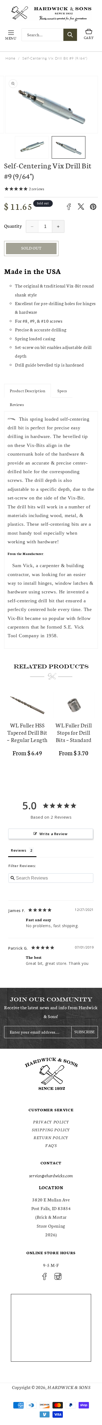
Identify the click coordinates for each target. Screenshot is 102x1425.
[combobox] (49, 35)
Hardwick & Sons (68, 1387)
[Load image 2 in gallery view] (69, 147)
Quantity (13, 226)
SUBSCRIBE (84, 1032)
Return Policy (51, 1137)
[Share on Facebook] (68, 206)
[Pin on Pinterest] (93, 206)
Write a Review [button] (53, 833)
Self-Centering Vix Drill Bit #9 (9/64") (54, 58)
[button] (11, 34)
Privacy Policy (51, 1122)
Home (10, 58)
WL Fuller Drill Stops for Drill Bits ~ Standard (73, 732)
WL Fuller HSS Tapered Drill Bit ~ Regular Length (27, 732)
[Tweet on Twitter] (81, 206)
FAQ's (51, 1145)
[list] (51, 737)
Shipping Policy (51, 1129)
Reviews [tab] (18, 850)
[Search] (70, 35)
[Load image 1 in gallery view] (32, 147)
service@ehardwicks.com (51, 1175)
